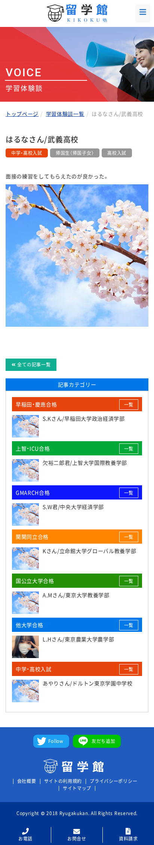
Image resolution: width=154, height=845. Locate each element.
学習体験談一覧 (65, 113)
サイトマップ (77, 788)
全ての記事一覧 (33, 364)
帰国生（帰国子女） (75, 153)
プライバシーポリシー (113, 781)
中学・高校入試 (26, 153)
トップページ (22, 113)
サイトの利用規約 (63, 781)
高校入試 (116, 153)
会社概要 (26, 781)
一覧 (128, 404)
